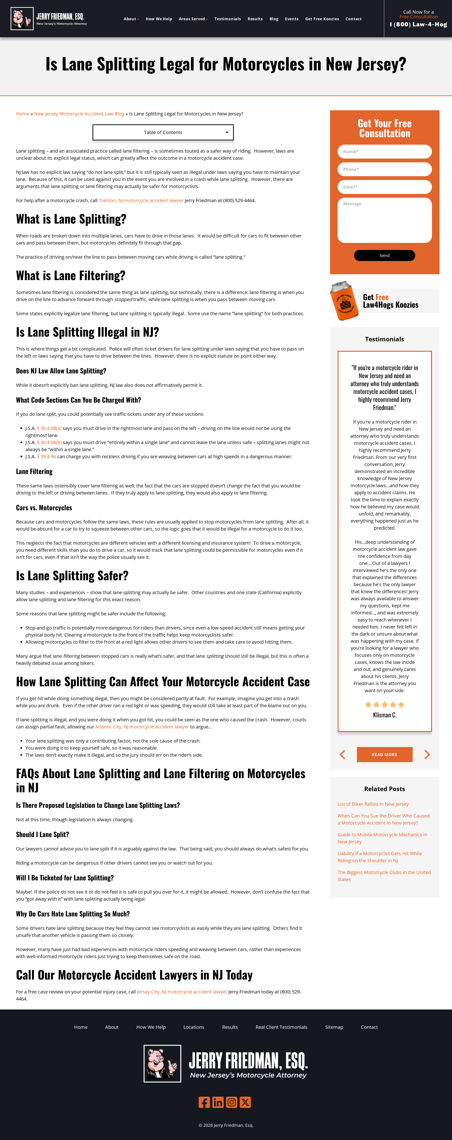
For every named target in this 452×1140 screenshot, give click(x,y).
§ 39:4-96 (46, 456)
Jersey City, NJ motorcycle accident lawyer (182, 992)
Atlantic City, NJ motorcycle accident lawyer (142, 726)
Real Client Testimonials (281, 1027)
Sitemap (334, 1027)
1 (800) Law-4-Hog (419, 24)
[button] (342, 754)
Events (292, 18)
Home (22, 113)
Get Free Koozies (322, 18)
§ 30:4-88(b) (49, 442)
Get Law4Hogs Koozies (391, 300)
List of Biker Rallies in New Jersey (373, 804)
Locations (193, 1027)
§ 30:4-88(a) (49, 428)
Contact (354, 18)
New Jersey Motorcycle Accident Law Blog (79, 113)
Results (255, 18)
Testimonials (227, 18)
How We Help (159, 18)
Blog (274, 18)
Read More (385, 754)
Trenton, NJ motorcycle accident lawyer (141, 200)
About (130, 18)
